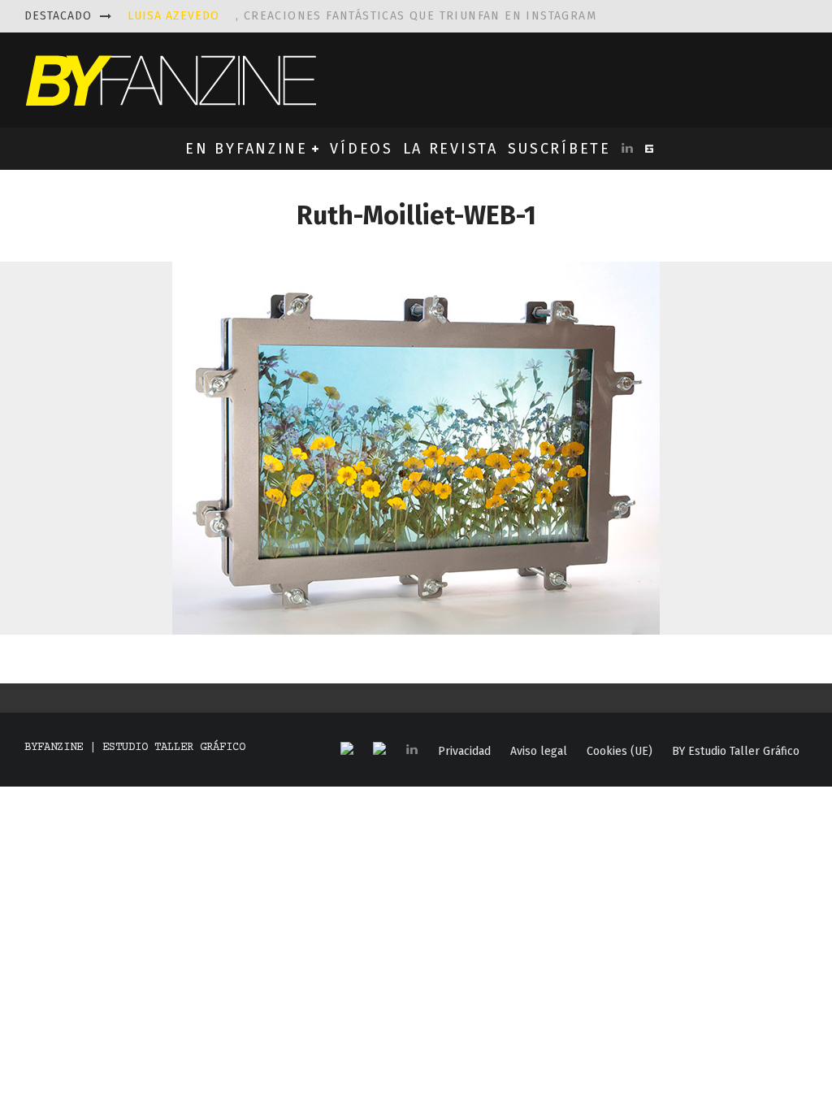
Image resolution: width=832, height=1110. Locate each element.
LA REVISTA (450, 149)
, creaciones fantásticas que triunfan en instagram (362, 16)
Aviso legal (538, 751)
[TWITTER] (379, 749)
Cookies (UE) (619, 751)
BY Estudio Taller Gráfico (736, 751)
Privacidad (464, 751)
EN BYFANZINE (246, 149)
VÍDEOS (361, 149)
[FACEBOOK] (346, 749)
